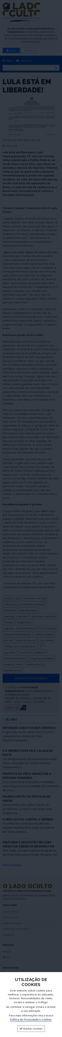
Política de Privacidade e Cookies (31, 1019)
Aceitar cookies (32, 1028)
